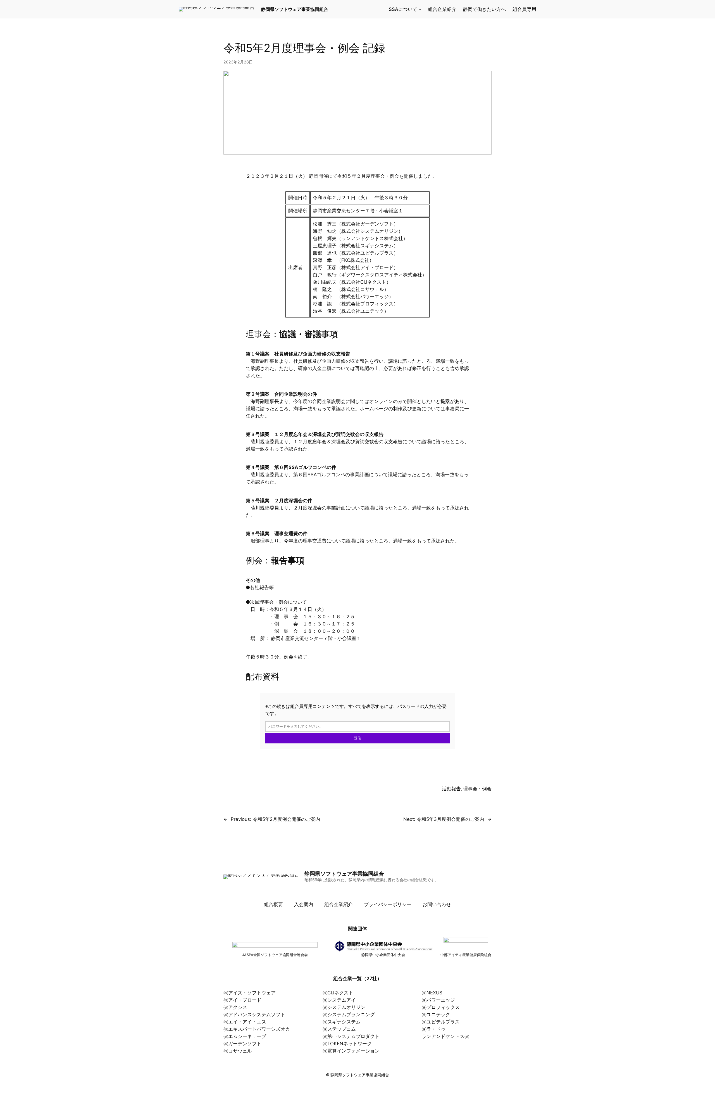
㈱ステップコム (339, 1029)
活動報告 (451, 788)
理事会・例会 (477, 788)
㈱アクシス (235, 1007)
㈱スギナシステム (342, 1022)
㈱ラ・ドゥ (433, 1029)
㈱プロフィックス (441, 1007)
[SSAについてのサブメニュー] (419, 9)
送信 (357, 738)
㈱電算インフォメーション (351, 1051)
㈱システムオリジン (344, 1007)
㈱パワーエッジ (438, 1000)
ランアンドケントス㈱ (445, 1036)
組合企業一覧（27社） (357, 978)
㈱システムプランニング (349, 1014)
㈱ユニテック (436, 1014)
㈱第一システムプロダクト (351, 1036)
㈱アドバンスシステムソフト (254, 1014)
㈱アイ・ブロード (242, 1000)
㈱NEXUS (432, 993)
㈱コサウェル (237, 1051)
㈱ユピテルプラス (441, 1022)
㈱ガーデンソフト (242, 1043)
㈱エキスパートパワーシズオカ (256, 1029)
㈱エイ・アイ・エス (244, 1022)
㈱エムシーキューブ (244, 1036)
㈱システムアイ (339, 1000)
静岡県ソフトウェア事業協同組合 (294, 9)
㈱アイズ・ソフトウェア (249, 993)
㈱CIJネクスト (338, 993)
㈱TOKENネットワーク (347, 1043)
